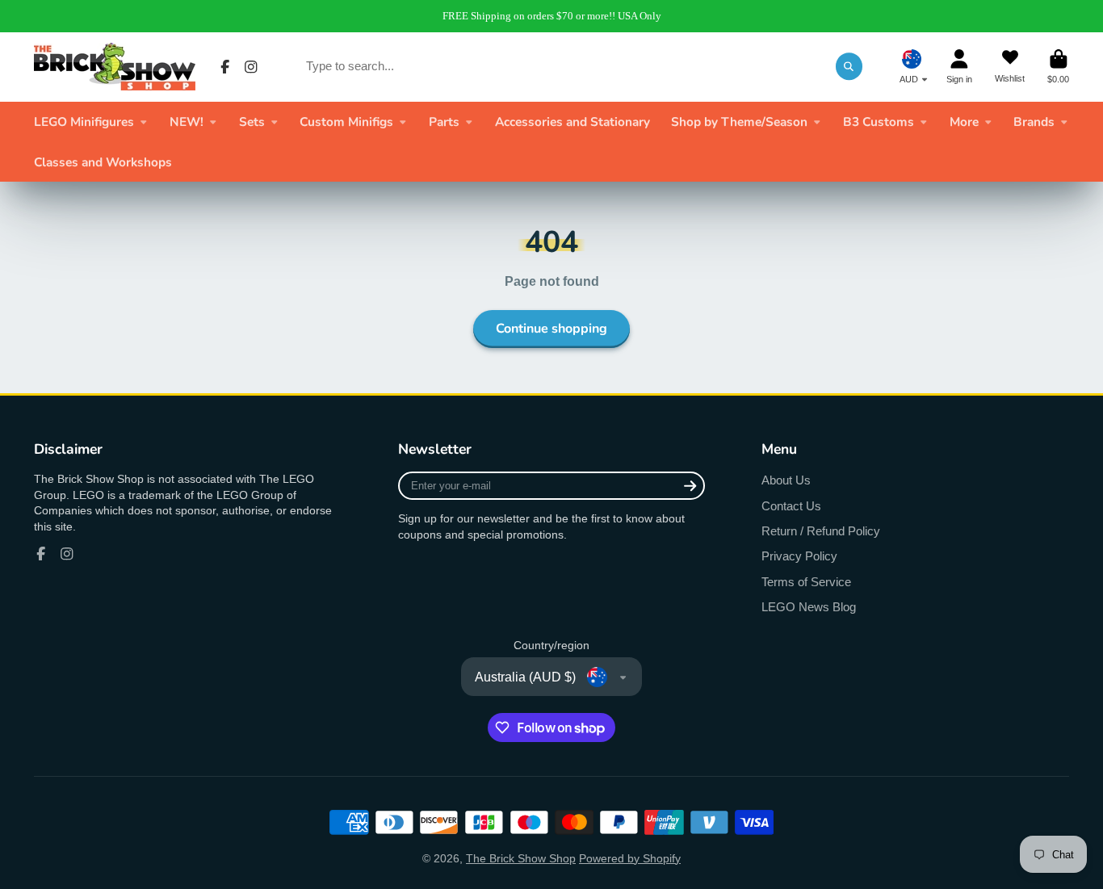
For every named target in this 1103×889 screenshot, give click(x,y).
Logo (114, 66)
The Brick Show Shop (521, 858)
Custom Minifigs (346, 121)
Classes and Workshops (103, 161)
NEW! (186, 121)
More (964, 121)
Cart (1058, 66)
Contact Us (791, 506)
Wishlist (1010, 66)
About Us (786, 480)
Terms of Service (806, 582)
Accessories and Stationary (572, 121)
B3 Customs (878, 121)
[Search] (849, 66)
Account (959, 66)
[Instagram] (251, 67)
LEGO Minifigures (84, 121)
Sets (252, 121)
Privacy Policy (799, 556)
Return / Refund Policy (820, 531)
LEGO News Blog (808, 607)
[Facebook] (225, 67)
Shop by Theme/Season (739, 121)
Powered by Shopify (630, 858)
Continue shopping (551, 329)
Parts (444, 121)
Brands (1034, 121)
